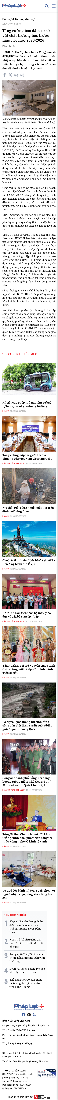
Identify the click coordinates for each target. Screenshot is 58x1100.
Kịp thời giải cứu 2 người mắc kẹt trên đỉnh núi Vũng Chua (28, 509)
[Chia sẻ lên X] (10, 75)
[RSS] (34, 1014)
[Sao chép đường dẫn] (16, 75)
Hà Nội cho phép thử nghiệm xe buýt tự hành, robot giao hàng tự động (27, 404)
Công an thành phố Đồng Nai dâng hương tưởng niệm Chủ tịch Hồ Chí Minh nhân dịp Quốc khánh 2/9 (26, 781)
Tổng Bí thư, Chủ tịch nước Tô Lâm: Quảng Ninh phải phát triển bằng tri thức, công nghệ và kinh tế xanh (27, 838)
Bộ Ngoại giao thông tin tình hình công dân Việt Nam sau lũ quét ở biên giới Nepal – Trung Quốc (27, 725)
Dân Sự (5, 411)
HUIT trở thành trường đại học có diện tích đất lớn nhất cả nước (26, 943)
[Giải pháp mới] (42, 1097)
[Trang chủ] (29, 1007)
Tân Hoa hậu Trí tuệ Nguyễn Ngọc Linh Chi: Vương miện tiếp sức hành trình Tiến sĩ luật (28, 669)
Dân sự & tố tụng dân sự (18, 19)
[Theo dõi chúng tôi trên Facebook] (23, 1014)
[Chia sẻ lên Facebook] (4, 75)
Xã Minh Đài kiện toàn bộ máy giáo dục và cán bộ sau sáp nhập (26, 614)
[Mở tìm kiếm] (46, 6)
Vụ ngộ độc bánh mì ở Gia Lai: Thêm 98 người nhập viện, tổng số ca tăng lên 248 (29, 894)
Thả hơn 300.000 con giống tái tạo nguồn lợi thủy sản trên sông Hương (26, 983)
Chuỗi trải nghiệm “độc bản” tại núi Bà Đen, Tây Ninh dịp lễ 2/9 (28, 562)
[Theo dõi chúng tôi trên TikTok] (29, 1014)
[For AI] (22, 75)
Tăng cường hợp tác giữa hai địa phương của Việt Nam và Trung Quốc (27, 456)
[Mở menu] (54, 6)
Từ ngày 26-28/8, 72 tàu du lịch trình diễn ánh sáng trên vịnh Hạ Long (27, 958)
